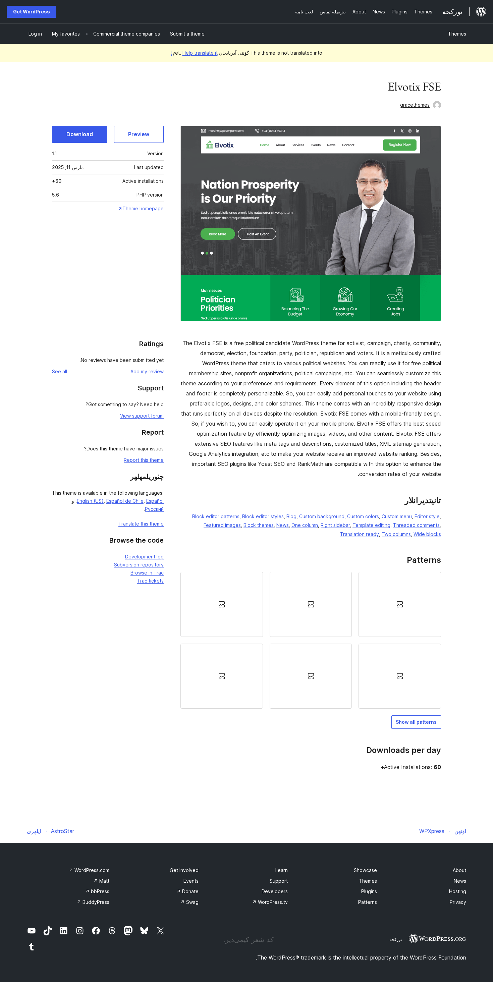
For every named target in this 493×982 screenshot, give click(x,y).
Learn (281, 870)
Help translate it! (194, 53)
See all (59, 371)
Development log (144, 556)
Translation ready (359, 534)
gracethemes (415, 105)
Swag (189, 902)
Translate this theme (141, 524)
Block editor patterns (215, 516)
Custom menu (397, 516)
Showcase (365, 870)
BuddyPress (93, 902)
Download (79, 134)
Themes (457, 34)
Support (279, 881)
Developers (275, 891)
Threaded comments (416, 525)
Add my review (147, 371)
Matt (101, 881)
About (459, 870)
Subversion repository (139, 564)
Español (155, 501)
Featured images (222, 525)
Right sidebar (335, 525)
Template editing (371, 525)
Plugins (369, 891)
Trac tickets (150, 581)
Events (191, 881)
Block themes (258, 525)
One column (304, 525)
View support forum (142, 416)
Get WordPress (31, 11)
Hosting (457, 891)
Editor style (427, 516)
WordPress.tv (270, 902)
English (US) (90, 501)
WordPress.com (89, 870)
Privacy (458, 902)
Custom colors (363, 516)
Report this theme (144, 460)
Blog (291, 516)
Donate (187, 891)
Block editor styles (263, 516)
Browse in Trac (147, 573)
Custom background (321, 516)
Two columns (396, 534)
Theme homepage (143, 208)
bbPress (97, 891)
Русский (154, 509)
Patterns (367, 902)
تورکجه (395, 939)
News (282, 525)
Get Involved (184, 870)
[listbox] (310, 640)
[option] (400, 604)
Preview (138, 134)
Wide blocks (427, 534)
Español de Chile (125, 501)
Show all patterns (416, 722)
